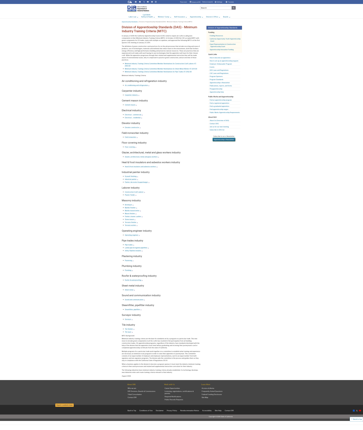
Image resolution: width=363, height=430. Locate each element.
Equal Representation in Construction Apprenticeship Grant (223, 45)
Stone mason (129, 219)
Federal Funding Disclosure (212, 394)
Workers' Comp (163, 17)
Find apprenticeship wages (219, 109)
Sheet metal (129, 290)
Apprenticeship (195, 17)
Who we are (132, 388)
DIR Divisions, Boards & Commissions (141, 391)
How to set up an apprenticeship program (224, 61)
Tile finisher (129, 329)
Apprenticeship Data (217, 92)
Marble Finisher (130, 208)
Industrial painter (131, 179)
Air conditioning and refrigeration (136, 85)
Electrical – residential (133, 117)
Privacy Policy (172, 410)
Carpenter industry (131, 95)
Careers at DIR (196, 2)
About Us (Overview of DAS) (219, 120)
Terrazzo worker (130, 225)
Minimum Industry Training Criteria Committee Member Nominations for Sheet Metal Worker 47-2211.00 (161, 69)
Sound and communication (134, 299)
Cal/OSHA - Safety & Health (147, 16)
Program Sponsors (216, 76)
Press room (183, 2)
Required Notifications (173, 396)
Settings (219, 2)
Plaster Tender (130, 195)
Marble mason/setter (132, 210)
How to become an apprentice (220, 58)
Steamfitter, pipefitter (132, 309)
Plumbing (128, 270)
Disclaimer (160, 410)
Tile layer (128, 332)
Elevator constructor (132, 127)
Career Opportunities (172, 388)
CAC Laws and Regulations (219, 73)
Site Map (205, 397)
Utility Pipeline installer (133, 250)
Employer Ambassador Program (221, 64)
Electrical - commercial (133, 114)
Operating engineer (132, 235)
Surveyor (128, 319)
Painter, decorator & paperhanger (136, 182)
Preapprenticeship (216, 89)
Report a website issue (64, 405)
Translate (231, 2)
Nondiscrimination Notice (189, 410)
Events (212, 67)
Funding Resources (216, 36)
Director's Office (212, 17)
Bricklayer (128, 205)
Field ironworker (130, 137)
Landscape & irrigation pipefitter (136, 248)
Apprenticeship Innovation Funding (222, 49)
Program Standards (216, 79)
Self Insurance (179, 17)
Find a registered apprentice (219, 103)
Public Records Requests (174, 399)
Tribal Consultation (135, 394)
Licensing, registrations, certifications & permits (179, 392)
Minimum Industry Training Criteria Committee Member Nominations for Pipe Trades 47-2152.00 (158, 72)
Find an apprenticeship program (221, 100)
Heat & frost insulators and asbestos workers (140, 166)
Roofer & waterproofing (133, 280)
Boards (225, 17)
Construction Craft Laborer (134, 192)
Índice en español (207, 2)
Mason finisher (130, 213)
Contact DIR (132, 397)
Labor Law (132, 17)
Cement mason (130, 105)
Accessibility (207, 410)
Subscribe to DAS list (217, 130)
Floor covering (130, 147)
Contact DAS (214, 123)
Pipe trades (129, 245)
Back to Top (132, 410)
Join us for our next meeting (219, 127)
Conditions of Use (146, 410)
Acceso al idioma (208, 388)
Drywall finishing (131, 176)
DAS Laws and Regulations (219, 70)
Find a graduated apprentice (219, 106)
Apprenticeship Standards (130, 22)
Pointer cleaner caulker (133, 216)
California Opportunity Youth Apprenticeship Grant (225, 40)
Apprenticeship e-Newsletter (220, 82)
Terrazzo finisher (130, 222)
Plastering (128, 260)
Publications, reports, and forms (221, 86)
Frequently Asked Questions (212, 391)
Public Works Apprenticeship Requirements (225, 112)
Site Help (218, 410)
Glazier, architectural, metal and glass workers (141, 157)
